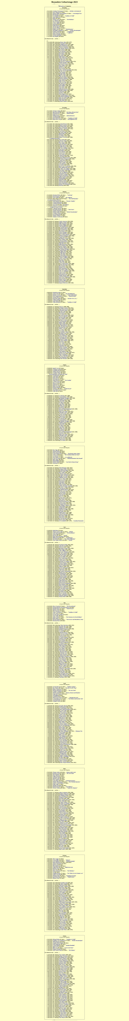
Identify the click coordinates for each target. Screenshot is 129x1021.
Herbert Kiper (62, 727)
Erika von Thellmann (64, 270)
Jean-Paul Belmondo (64, 725)
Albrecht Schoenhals (63, 47)
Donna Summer (63, 101)
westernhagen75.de (77, 13)
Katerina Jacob (56, 773)
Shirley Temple (63, 746)
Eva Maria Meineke (64, 234)
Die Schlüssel (69, 197)
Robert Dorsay (62, 273)
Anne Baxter (63, 634)
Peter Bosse (61, 341)
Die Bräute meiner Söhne (74, 453)
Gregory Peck (62, 559)
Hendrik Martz (56, 608)
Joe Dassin (62, 131)
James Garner (63, 720)
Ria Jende (61, 55)
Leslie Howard (62, 545)
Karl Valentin (62, 896)
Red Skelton (63, 493)
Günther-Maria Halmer (58, 943)
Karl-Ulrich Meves (57, 118)
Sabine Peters (63, 1013)
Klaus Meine (56, 618)
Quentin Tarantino (57, 785)
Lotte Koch (61, 636)
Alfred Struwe (62, 900)
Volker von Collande (65, 168)
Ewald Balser (62, 733)
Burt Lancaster (63, 125)
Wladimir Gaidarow (65, 505)
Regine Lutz (55, 29)
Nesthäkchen (70, 31)
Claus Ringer (56, 780)
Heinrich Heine (70, 113)
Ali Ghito (61, 757)
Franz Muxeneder (63, 959)
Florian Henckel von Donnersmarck (61, 607)
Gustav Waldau (62, 660)
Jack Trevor (63, 71)
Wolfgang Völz (62, 627)
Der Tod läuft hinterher (74, 781)
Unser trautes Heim (72, 294)
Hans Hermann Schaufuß (66, 485)
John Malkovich (56, 17)
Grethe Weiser (63, 929)
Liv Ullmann (56, 20)
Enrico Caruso (63, 918)
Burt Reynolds (62, 317)
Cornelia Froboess (57, 213)
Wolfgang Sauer (63, 957)
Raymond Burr (62, 327)
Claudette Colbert (64, 332)
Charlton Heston (64, 227)
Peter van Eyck (63, 490)
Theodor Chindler (70, 201)
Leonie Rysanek (62, 807)
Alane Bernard (56, 32)
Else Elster (61, 846)
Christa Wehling (63, 804)
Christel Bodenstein (57, 202)
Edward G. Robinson (65, 61)
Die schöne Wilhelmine (70, 539)
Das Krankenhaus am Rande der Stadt (58, 374)
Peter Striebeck (56, 779)
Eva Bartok (61, 395)
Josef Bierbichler (56, 700)
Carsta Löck (61, 262)
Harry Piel (61, 845)
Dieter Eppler (62, 728)
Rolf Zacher (61, 887)
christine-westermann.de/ (75, 11)
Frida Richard (63, 123)
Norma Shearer (62, 560)
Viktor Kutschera (64, 625)
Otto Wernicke (63, 358)
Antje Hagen (56, 376)
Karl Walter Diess (64, 1003)
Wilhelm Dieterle (64, 489)
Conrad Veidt (62, 714)
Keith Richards (56, 25)
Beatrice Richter (56, 28)
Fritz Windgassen (63, 736)
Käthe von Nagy (62, 82)
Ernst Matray (62, 149)
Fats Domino (63, 922)
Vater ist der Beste (69, 947)
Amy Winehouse (63, 335)
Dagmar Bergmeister (63, 175)
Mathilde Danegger (64, 398)
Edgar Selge (55, 784)
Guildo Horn (56, 867)
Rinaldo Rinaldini (70, 861)
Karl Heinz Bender (57, 209)
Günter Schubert (64, 723)
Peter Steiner (62, 86)
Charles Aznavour (63, 221)
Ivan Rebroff (62, 928)
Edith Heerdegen (64, 470)
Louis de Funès (62, 1005)
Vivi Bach (61, 745)
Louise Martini (62, 986)
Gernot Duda (63, 647)
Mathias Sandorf (71, 686)
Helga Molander (64, 831)
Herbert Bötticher (64, 78)
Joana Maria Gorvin (63, 309)
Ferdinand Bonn (62, 348)
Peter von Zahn (63, 1016)
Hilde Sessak (61, 734)
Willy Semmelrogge (64, 817)
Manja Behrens (62, 988)
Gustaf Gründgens (63, 232)
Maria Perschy (63, 346)
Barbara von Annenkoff (64, 184)
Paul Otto (61, 185)
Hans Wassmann (64, 956)
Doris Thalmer (62, 239)
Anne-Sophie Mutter (57, 540)
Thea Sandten (62, 954)
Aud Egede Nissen (64, 673)
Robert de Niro (56, 385)
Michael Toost (62, 572)
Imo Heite (55, 539)
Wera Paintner (56, 774)
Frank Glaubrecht (57, 453)
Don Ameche (62, 49)
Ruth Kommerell (64, 642)
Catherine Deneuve (57, 208)
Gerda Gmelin (62, 732)
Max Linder (63, 74)
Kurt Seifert (63, 471)
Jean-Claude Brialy (64, 848)
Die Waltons (66, 204)
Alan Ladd (62, 311)
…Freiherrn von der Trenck (55, 207)
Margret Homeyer (63, 984)
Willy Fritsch (62, 483)
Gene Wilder (63, 556)
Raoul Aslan (61, 568)
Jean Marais (63, 60)
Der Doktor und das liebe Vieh (76, 698)
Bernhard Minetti (63, 247)
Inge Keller (62, 73)
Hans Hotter (61, 53)
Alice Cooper (56, 858)
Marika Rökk (63, 126)
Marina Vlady (56, 609)
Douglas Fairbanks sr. (65, 656)
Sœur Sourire (63, 258)
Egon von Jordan (63, 97)
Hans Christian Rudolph (65, 69)
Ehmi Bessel (61, 885)
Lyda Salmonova (62, 163)
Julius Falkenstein (63, 57)
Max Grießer (63, 162)
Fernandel (62, 640)
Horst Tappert (62, 65)
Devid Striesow (56, 196)
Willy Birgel (61, 100)
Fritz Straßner (62, 892)
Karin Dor (62, 916)
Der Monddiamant (70, 293)
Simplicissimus (71, 876)
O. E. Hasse (61, 329)
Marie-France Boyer (57, 697)
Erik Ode (61, 495)
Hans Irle (61, 910)
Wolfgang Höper (63, 820)
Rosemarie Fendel (63, 816)
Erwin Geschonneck (63, 813)
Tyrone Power (62, 152)
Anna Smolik (56, 197)
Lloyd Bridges (62, 810)
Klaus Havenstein (63, 828)
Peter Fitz (61, 972)
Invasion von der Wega (71, 688)
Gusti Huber (61, 482)
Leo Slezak (62, 417)
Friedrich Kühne (62, 250)
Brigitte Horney (62, 512)
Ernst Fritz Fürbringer (64, 276)
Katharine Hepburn (63, 595)
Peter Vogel (61, 342)
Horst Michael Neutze (65, 157)
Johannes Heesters (64, 48)
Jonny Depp (55, 534)
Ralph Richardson (63, 244)
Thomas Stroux (56, 19)
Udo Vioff (61, 911)
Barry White (62, 472)
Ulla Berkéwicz (56, 113)
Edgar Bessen (63, 145)
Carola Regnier (63, 708)
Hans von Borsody (63, 127)
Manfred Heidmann (64, 96)
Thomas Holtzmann (63, 960)
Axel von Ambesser (63, 316)
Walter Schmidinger (63, 355)
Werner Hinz (63, 989)
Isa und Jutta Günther (58, 614)
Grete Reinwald (62, 659)
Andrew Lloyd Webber (58, 783)
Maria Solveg (62, 278)
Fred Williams (56, 861)
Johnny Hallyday (64, 564)
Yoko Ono (55, 869)
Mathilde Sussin (62, 399)
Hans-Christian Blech (64, 799)
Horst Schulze (62, 266)
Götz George (63, 502)
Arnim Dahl (61, 400)
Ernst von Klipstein (63, 172)
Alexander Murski (63, 705)
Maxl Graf (62, 350)
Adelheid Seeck (62, 908)
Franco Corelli (62, 272)
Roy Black (62, 1001)
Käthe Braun (63, 146)
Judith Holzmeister (63, 580)
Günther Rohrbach (57, 210)
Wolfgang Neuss (64, 44)
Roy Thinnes (56, 688)
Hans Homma (62, 639)
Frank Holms (63, 255)
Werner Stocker (62, 666)
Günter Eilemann (64, 731)
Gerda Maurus (62, 513)
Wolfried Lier (62, 66)
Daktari (68, 860)
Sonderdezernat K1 (70, 780)
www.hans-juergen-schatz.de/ (54, 199)
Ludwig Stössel (63, 899)
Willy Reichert (62, 56)
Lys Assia (61, 838)
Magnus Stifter (62, 322)
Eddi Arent (61, 667)
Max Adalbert (62, 318)
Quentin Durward (74, 697)
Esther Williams (62, 550)
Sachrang (70, 195)
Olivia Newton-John (64, 352)
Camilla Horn (63, 754)
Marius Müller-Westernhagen (59, 13)
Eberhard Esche (63, 274)
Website (71, 531)
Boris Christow (62, 589)
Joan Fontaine (62, 72)
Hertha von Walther (64, 561)
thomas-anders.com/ (71, 772)
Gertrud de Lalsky (63, 336)
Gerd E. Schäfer (64, 487)
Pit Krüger (61, 134)
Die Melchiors (70, 19)
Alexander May (62, 626)
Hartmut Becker (63, 632)
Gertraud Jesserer (64, 63)
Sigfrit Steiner (62, 849)
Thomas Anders (56, 772)
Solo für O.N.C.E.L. (72, 298)
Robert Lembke (64, 339)
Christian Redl (56, 696)
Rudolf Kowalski (56, 292)
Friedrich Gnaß (62, 638)
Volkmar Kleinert (57, 299)
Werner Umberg (56, 787)
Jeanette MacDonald (65, 571)
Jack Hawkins (62, 491)
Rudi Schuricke (62, 98)
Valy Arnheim (63, 553)
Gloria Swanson (62, 715)
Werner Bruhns (63, 240)
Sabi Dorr (55, 388)
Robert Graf (63, 161)
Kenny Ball (61, 805)
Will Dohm (61, 179)
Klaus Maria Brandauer (58, 536)
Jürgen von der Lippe (58, 531)
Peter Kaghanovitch (57, 296)
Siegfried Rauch (62, 811)
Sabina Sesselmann (63, 792)
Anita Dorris (63, 83)
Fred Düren (62, 43)
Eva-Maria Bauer (64, 263)
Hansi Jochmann (56, 870)
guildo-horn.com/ (69, 867)
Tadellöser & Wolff (69, 15)
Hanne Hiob (63, 814)
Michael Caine (56, 778)
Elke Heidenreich (57, 866)
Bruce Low (62, 844)
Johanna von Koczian (58, 216)
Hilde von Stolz (62, 76)
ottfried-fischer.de (71, 115)
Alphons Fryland (62, 180)
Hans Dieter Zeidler (63, 269)
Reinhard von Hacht (57, 206)
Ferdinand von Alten (63, 822)
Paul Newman (62, 353)
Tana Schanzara (62, 79)
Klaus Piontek (62, 579)
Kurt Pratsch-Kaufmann (64, 583)
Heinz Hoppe (62, 721)
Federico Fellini (62, 280)
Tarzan (65, 535)
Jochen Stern (56, 293)
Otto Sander (61, 330)
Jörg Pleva (61, 410)
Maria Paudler (63, 576)
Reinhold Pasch (63, 241)
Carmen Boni (62, 160)
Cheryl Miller (56, 860)
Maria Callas (63, 42)
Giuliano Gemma (63, 222)
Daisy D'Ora (63, 926)
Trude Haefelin (62, 226)
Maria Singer (62, 549)
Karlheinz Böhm (63, 827)
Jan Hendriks (63, 51)
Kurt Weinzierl (62, 245)
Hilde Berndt (56, 537)
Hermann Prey (62, 500)
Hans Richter (62, 231)
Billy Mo (62, 917)
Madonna (55, 383)
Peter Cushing (63, 661)
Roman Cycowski (63, 137)
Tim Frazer (71, 209)
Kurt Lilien (61, 669)
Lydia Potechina (64, 315)
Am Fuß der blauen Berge (72, 462)
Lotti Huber (61, 677)
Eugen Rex (61, 915)
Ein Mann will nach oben (72, 112)
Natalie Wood (63, 504)
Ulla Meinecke (56, 379)
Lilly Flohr (62, 253)
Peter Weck (55, 377)
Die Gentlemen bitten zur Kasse (72, 454)
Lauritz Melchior (63, 829)
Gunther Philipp (62, 225)
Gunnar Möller (63, 469)
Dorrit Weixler (63, 77)
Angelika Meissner (63, 975)
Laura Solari (63, 965)
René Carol (61, 726)
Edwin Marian (62, 151)
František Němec (57, 373)
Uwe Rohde (55, 15)
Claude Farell (62, 826)
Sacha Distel (62, 1011)
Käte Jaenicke (63, 837)
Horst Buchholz (63, 45)
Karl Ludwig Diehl (63, 808)
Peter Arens (62, 909)
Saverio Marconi (56, 686)
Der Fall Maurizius (73, 198)
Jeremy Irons (56, 297)
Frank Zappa (62, 84)
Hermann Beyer (56, 620)
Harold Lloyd (63, 742)
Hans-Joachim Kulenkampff (65, 409)
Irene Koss (62, 401)
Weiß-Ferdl (63, 591)
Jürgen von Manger (64, 803)
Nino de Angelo (56, 22)
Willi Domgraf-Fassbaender (65, 902)
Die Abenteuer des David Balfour (74, 617)
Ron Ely (55, 535)
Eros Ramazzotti (56, 214)
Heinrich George (64, 238)
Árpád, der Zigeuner (72, 787)
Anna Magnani (62, 351)
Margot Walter (63, 228)
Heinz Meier (61, 499)
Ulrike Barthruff (56, 302)
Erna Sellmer (62, 648)
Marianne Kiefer (63, 310)
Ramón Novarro (62, 279)
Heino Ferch (55, 386)
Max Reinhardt (63, 324)
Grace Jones (55, 613)
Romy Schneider (63, 347)
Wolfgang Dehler (63, 752)
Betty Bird (61, 798)
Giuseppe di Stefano (63, 797)
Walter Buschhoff (64, 475)
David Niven (61, 517)
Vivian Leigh (63, 132)
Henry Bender (62, 657)
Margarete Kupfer (63, 644)
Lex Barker (61, 643)
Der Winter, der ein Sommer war (75, 873)
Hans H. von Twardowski (64, 166)
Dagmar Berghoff (57, 949)
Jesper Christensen (57, 612)
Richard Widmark (63, 839)
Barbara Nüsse (56, 868)
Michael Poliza (56, 939)
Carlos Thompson (64, 552)
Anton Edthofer (64, 340)
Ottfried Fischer (56, 115)
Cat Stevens (55, 456)
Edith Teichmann (63, 223)
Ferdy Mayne (62, 1017)
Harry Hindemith (63, 997)
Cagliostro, (70, 32)
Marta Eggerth (62, 94)
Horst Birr (61, 260)
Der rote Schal (72, 690)
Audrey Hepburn (63, 994)
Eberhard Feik (63, 173)
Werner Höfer (63, 834)
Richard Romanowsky (64, 501)
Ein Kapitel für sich (72, 119)
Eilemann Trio (79, 731)
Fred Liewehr (62, 494)
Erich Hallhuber (62, 338)
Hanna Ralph (62, 842)
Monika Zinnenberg (57, 781)
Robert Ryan (62, 481)
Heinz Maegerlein (63, 268)
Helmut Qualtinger (64, 235)
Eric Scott (55, 204)
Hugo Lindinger (62, 974)
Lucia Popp (61, 156)
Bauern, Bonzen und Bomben (73, 692)
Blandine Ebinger (63, 90)
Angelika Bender (56, 873)
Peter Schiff (63, 586)
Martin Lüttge (63, 473)
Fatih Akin (55, 391)
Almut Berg (55, 380)
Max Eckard (62, 50)
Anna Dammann (62, 357)
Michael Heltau (56, 451)
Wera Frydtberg (62, 565)
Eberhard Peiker (57, 195)
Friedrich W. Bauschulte (64, 668)
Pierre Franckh (56, 606)
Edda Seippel (62, 645)
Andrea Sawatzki (57, 874)
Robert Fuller (56, 462)
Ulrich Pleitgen (62, 914)
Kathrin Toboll (56, 31)
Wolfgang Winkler (64, 794)
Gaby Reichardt (56, 532)
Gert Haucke (62, 672)
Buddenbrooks (69, 29)
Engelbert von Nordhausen (59, 940)
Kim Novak (55, 864)
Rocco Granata (56, 382)
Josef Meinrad (63, 743)
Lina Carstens (62, 344)
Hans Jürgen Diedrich (65, 762)
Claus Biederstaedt (64, 588)
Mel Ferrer (61, 547)
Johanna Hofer (62, 596)
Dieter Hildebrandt (63, 167)
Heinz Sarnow (62, 964)
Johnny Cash (62, 328)
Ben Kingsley (56, 36)
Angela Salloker (63, 802)
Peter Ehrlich (63, 840)
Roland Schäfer (56, 212)
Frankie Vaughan (64, 886)
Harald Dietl (62, 737)
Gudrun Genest (62, 891)
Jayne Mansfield (63, 740)
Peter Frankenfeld (64, 675)
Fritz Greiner (62, 154)
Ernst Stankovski (64, 567)
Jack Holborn (69, 786)
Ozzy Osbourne (56, 12)
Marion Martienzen (57, 690)
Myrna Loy (61, 67)
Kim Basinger (56, 14)
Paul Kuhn (61, 345)
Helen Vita (62, 405)
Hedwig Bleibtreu (63, 1000)
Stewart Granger (63, 413)
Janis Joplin (62, 991)
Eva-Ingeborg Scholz (64, 906)
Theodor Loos (63, 653)
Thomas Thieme (56, 215)
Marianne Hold (63, 651)
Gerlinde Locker (56, 701)
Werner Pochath (62, 739)
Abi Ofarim (61, 630)
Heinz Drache (63, 894)
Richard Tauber (62, 971)
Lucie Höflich (63, 912)
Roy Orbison (62, 54)
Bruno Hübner (62, 85)
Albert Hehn (61, 516)
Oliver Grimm (63, 711)
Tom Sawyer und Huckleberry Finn (75, 619)
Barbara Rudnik (63, 514)
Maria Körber (62, 649)
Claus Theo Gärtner (57, 694)
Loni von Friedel (56, 458)
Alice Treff (61, 893)
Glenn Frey (55, 114)
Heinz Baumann (56, 862)
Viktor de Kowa (62, 722)
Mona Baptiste (63, 577)
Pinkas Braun (62, 582)
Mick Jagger (56, 459)
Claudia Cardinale (57, 691)
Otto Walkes (55, 457)
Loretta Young (63, 968)
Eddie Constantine (63, 920)
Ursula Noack (62, 903)
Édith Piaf (61, 243)
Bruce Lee (61, 496)
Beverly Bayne (63, 144)
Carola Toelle (63, 710)
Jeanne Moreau (63, 999)
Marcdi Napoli (56, 619)
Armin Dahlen (62, 506)
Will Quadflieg (62, 178)
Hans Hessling (63, 835)
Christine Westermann (58, 11)
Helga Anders (63, 977)
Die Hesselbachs (71, 532)
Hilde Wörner (62, 717)
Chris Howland (62, 181)
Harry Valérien (63, 128)
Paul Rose (61, 92)
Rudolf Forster (62, 267)
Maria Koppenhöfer (63, 183)
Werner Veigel (63, 140)
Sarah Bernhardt (63, 843)
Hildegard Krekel (63, 663)
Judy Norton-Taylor (57, 950)
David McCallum (57, 298)
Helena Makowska (64, 793)
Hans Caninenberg (63, 594)
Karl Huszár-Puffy (63, 544)
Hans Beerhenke (64, 264)
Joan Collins (55, 615)
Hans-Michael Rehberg (65, 709)
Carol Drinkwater (57, 698)
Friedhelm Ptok (56, 370)
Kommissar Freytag (71, 875)
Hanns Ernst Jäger (63, 411)
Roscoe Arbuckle (63, 593)
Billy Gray (55, 947)
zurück (62, 6)
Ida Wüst (61, 130)
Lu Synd (61, 631)
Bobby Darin (62, 80)
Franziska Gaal (63, 882)
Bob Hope (61, 511)
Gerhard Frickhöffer (65, 169)
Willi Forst (62, 719)
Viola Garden (62, 888)
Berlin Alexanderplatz (75, 30)
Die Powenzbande (71, 606)
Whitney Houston (57, 371)
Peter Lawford (63, 320)
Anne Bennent (56, 201)
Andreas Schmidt (64, 174)
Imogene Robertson (63, 282)
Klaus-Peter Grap (57, 119)
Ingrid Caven (56, 368)
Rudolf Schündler (63, 62)
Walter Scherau (63, 976)
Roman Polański (56, 387)
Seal (54, 872)
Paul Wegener (62, 334)
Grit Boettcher (56, 375)
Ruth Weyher (62, 1006)
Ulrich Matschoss (63, 467)
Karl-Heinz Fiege (57, 876)
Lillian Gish (63, 251)
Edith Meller (62, 261)
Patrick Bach (56, 786)
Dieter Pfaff (61, 800)
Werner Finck (62, 519)
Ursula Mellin (56, 945)
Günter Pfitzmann (63, 674)
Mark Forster (56, 946)
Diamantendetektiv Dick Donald (75, 458)
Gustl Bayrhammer (63, 748)
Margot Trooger (64, 548)
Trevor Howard (63, 356)
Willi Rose (61, 566)
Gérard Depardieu (57, 35)
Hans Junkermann (63, 558)
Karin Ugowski (56, 452)
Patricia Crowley (57, 294)
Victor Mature (63, 1012)
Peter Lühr (61, 821)
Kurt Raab (61, 590)
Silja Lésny (62, 59)
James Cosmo (56, 617)
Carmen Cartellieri (63, 257)
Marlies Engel (56, 692)
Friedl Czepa (62, 578)
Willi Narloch (62, 738)
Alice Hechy (63, 498)
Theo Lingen (62, 143)
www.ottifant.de (68, 457)
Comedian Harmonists (55, 138)
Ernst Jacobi (63, 479)
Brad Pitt (55, 24)
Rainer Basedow (63, 654)
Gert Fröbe (61, 314)
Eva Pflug (61, 402)
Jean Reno (55, 463)
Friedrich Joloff (62, 962)
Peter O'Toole (62, 68)
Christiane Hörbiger (64, 249)
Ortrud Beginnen (64, 889)
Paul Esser (62, 749)
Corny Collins (56, 23)
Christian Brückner (57, 203)
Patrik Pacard (67, 388)
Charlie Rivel (62, 507)
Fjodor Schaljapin (64, 904)
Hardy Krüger (63, 729)
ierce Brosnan (56, 611)
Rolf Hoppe (61, 150)
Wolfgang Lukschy (63, 477)
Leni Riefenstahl (62, 321)
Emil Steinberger (57, 944)
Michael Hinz (62, 133)
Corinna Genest (56, 381)
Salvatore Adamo (57, 110)
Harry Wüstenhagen (64, 978)
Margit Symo (63, 333)
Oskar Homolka (62, 1009)
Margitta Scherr (63, 412)
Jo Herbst (62, 406)
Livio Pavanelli (62, 758)
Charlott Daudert (64, 95)
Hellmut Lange (63, 992)
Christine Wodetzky (64, 966)
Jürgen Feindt (62, 323)
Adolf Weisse (62, 570)
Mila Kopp (61, 980)
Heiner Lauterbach (57, 689)
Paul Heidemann (62, 573)
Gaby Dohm (55, 301)
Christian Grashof (57, 369)
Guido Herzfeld (62, 155)
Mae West (62, 415)
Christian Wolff (56, 777)
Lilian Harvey (62, 510)
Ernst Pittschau (63, 229)
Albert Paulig (62, 832)
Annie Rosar (61, 404)
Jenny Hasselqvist (63, 554)
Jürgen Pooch (62, 416)
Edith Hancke (63, 252)
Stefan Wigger (62, 905)
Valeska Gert (62, 819)
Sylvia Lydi (55, 454)
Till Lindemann (56, 941)
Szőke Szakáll (63, 883)
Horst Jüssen (62, 142)
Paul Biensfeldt (62, 707)
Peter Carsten (63, 761)
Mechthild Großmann (58, 30)
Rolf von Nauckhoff (63, 585)
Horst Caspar (63, 1007)
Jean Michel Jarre (57, 389)
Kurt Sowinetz (63, 923)
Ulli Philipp (55, 695)
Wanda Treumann (64, 158)
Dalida (61, 987)
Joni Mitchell (56, 117)
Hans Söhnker (63, 246)
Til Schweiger (56, 26)
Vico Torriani (62, 924)
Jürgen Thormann (57, 863)
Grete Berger (63, 898)
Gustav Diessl (62, 833)
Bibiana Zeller (56, 878)
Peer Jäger (55, 450)
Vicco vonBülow (64, 148)
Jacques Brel (62, 237)
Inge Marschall (56, 112)
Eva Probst (61, 164)
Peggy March (56, 775)
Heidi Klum (55, 530)
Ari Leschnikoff (62, 520)
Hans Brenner (63, 177)
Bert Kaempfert (64, 256)
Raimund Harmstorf (63, 628)
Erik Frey (61, 306)
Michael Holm (56, 460)
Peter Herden (62, 281)
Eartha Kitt (61, 91)
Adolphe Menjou (62, 275)
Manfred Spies (56, 875)
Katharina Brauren (63, 89)
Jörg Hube (62, 171)
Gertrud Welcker (63, 396)
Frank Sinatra (62, 650)
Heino (54, 18)
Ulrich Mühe (63, 574)
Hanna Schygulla (57, 34)
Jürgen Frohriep (62, 484)
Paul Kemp (61, 407)
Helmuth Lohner (63, 751)
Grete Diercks (62, 488)
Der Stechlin (68, 380)
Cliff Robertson (63, 326)
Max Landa (61, 139)
